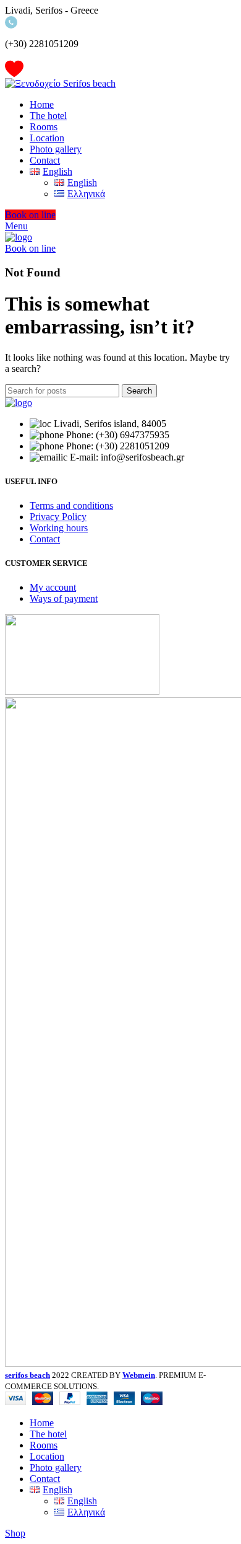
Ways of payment (64, 598)
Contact (45, 539)
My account (53, 587)
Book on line (30, 215)
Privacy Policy (58, 516)
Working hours (59, 528)
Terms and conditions (71, 505)
